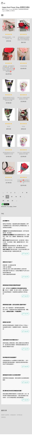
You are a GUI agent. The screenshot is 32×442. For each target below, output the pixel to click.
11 (3, 196)
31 (12, 200)
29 (3, 200)
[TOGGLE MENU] (2, 15)
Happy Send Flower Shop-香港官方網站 (16, 7)
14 (16, 196)
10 (26, 192)
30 (8, 200)
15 (20, 196)
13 (11, 196)
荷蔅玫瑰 (3, 417)
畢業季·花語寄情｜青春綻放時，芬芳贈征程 (11, 415)
